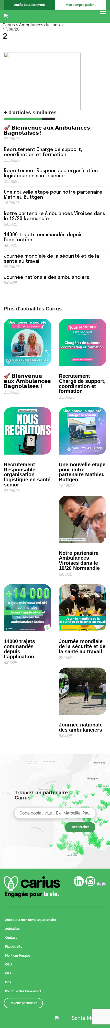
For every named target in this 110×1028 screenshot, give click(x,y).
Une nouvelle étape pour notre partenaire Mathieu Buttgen (53, 194)
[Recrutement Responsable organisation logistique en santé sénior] (27, 431)
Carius (9, 24)
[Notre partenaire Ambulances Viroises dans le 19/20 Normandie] (82, 519)
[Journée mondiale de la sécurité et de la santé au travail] (82, 607)
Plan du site (13, 946)
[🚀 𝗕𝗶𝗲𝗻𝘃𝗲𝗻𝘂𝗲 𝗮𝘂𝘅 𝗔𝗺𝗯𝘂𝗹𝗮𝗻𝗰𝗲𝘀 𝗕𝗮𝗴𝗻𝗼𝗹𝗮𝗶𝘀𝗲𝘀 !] (27, 342)
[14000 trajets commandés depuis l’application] (27, 607)
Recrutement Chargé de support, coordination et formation (43, 151)
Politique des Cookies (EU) (24, 991)
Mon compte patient (81, 5)
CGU (8, 964)
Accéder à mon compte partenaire (30, 920)
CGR (8, 973)
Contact (11, 937)
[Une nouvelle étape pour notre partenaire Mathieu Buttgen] (82, 431)
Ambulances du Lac (38, 24)
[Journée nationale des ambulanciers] (82, 691)
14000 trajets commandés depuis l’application (43, 237)
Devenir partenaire (23, 1003)
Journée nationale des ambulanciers (46, 277)
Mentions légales (17, 955)
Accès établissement (29, 5)
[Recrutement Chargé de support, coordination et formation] (82, 342)
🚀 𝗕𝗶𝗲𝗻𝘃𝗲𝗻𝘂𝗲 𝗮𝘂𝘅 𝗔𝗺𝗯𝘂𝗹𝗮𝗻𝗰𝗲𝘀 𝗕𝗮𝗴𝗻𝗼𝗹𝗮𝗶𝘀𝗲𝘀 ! (47, 130)
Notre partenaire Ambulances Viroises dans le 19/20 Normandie (54, 215)
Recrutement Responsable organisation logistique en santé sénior (51, 173)
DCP (8, 982)
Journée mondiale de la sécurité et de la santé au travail (51, 258)
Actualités (12, 929)
